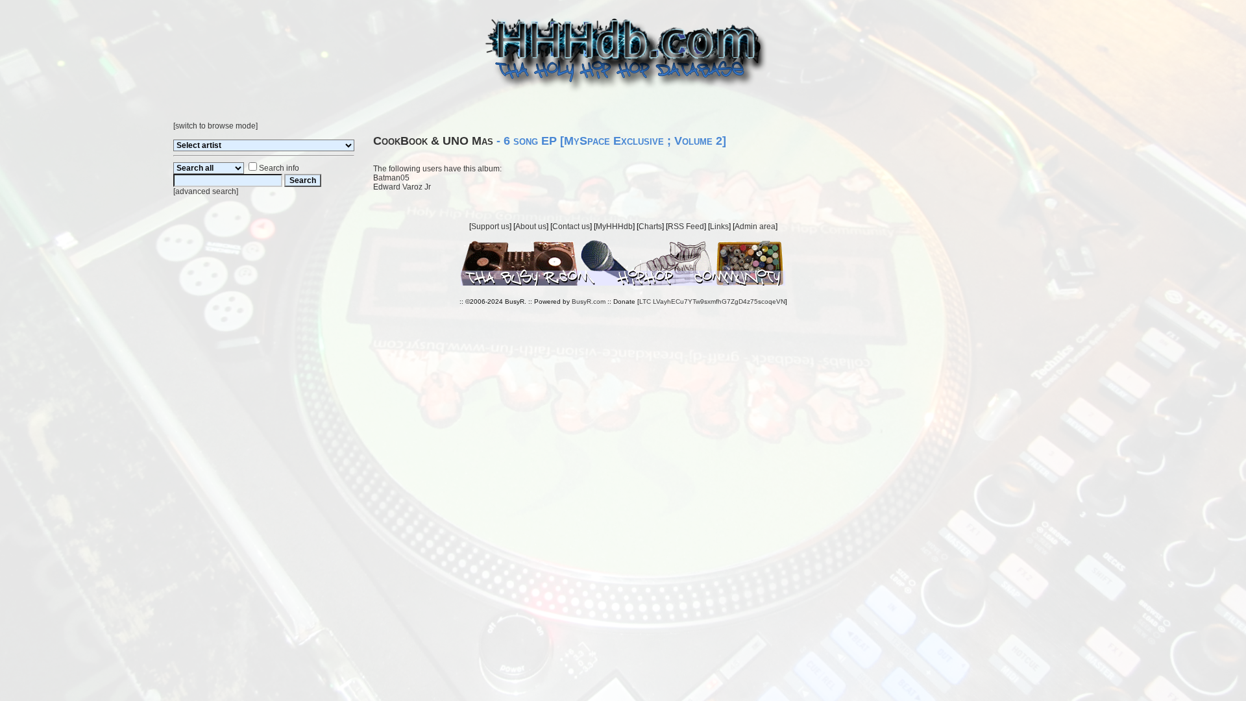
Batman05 (391, 177)
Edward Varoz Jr (402, 186)
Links (719, 226)
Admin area (755, 226)
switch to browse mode (215, 125)
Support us (490, 226)
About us (530, 226)
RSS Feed (686, 226)
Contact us (571, 226)
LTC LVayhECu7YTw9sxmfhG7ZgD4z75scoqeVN (712, 301)
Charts (650, 226)
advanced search (205, 191)
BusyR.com (588, 301)
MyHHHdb (614, 226)
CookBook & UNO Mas (433, 140)
